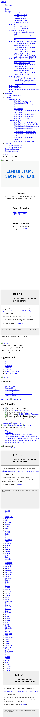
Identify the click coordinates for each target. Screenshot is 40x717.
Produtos (8, 11)
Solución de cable (15, 99)
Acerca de (8, 93)
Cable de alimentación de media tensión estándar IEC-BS (24, 62)
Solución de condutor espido (23, 101)
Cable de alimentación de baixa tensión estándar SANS (24, 48)
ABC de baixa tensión (21, 26)
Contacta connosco (11, 151)
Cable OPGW (14, 86)
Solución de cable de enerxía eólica (25, 141)
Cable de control (14, 76)
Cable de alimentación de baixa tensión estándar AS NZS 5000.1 (25, 56)
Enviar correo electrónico (9, 448)
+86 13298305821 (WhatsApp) (28, 414)
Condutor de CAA (20, 17)
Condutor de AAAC (20, 15)
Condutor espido (15, 13)
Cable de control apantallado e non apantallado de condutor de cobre (25, 83)
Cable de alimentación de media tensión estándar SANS (24, 65)
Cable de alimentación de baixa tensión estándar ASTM (24, 52)
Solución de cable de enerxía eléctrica (26, 126)
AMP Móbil (9, 433)
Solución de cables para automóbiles (26, 124)
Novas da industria (15, 147)
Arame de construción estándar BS (25, 36)
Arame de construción (16, 30)
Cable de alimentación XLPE (15, 435)
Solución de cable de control (23, 116)
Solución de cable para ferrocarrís (25, 132)
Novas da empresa (15, 145)
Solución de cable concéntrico (24, 114)
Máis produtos (5, 399)
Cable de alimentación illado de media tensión (22, 439)
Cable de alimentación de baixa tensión (22, 42)
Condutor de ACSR (20, 20)
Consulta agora (6, 423)
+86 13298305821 (24, 229)
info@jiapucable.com (20, 212)
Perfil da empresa (15, 95)
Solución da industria (16, 120)
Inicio (7, 9)
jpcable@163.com (20, 214)
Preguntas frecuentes (12, 149)
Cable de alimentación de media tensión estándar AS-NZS (24, 73)
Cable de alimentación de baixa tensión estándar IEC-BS (24, 44)
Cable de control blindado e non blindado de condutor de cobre (24, 79)
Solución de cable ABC (22, 103)
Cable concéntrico (15, 88)
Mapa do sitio (9, 431)
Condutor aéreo (31, 437)
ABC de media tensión (21, 28)
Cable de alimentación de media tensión (22, 59)
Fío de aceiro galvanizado (22, 22)
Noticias (8, 143)
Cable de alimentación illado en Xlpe (20, 441)
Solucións (8, 97)
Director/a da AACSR (21, 18)
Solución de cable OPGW (22, 118)
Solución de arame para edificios (25, 105)
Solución (8, 368)
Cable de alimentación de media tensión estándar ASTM (24, 69)
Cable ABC (13, 24)
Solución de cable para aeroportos (25, 122)
